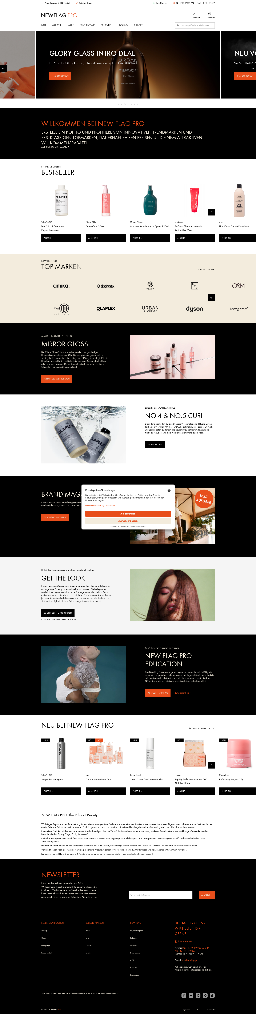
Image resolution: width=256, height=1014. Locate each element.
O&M (88, 953)
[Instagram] (198, 995)
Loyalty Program (136, 930)
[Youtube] (191, 995)
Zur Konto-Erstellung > (55, 147)
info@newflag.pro (190, 960)
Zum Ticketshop (182, 692)
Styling (44, 930)
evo (87, 938)
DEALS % (123, 25)
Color (43, 938)
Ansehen (48, 238)
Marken (56, 25)
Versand (133, 945)
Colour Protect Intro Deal (99, 779)
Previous (3, 68)
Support (138, 25)
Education (107, 25)
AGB (132, 960)
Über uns (133, 967)
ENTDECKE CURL (155, 444)
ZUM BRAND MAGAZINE (55, 517)
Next (252, 68)
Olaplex (89, 945)
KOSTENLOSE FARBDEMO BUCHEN (59, 619)
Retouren (133, 938)
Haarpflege (45, 945)
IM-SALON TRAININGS (158, 693)
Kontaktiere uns (161, 3)
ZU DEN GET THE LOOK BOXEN (58, 613)
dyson (88, 930)
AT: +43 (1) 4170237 (207, 3)
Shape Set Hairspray (52, 779)
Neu (43, 25)
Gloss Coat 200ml (95, 226)
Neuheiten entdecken (199, 728)
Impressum (134, 975)
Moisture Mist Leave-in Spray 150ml (149, 226)
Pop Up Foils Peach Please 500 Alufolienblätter (191, 781)
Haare (70, 25)
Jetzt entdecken (60, 76)
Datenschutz (135, 953)
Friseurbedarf (87, 25)
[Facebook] (183, 995)
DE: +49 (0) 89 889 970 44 (186, 3)
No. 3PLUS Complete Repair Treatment (52, 228)
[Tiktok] (212, 995)
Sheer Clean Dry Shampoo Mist (146, 779)
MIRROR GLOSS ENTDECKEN (57, 379)
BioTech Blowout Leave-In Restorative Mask (188, 228)
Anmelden (206, 895)
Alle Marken (204, 270)
